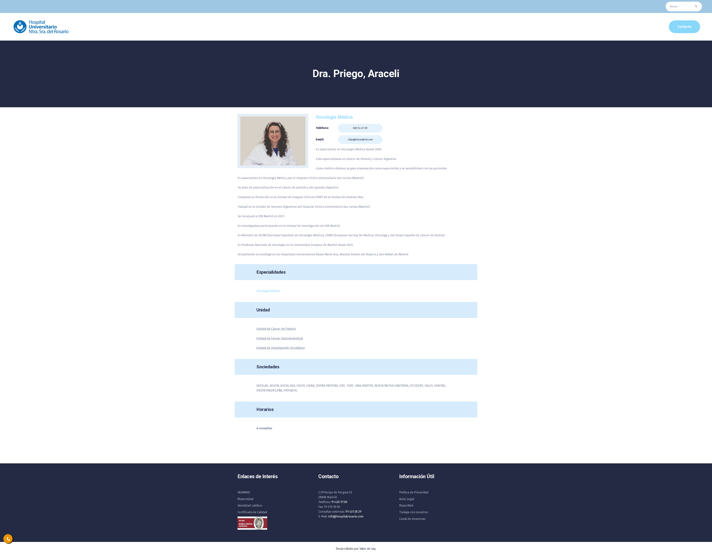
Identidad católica (250, 505)
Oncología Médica (268, 291)
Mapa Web (406, 505)
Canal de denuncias (412, 519)
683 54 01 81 (360, 128)
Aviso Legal (406, 499)
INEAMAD (244, 492)
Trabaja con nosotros (413, 512)
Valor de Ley (367, 548)
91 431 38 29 (353, 511)
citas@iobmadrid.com (360, 139)
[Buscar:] (683, 6)
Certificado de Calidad (252, 512)
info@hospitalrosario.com (345, 516)
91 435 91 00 (339, 502)
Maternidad (245, 499)
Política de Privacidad (413, 492)
